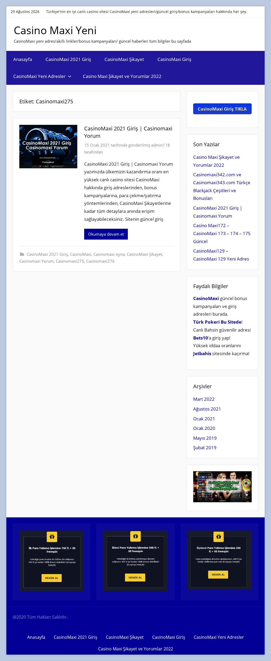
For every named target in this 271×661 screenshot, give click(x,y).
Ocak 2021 (204, 419)
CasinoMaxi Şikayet (124, 59)
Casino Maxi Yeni (55, 30)
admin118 (160, 145)
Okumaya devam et (106, 234)
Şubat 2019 (204, 447)
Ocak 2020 (204, 428)
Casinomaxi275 (70, 261)
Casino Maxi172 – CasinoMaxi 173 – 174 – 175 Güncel (222, 233)
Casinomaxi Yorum (36, 261)
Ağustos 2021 (207, 409)
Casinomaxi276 (100, 261)
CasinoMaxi (80, 254)
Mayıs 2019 (205, 438)
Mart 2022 (204, 399)
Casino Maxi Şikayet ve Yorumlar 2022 (122, 76)
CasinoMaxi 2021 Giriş (68, 59)
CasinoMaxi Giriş (174, 59)
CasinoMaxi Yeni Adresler (39, 76)
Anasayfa (22, 59)
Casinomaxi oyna (109, 254)
